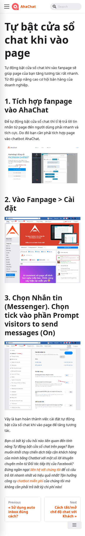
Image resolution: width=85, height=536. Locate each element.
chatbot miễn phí (30, 481)
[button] (6, 6)
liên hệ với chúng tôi (45, 469)
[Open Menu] (75, 525)
